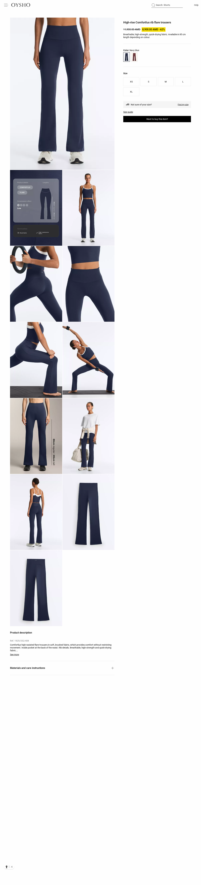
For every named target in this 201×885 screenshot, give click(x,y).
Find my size (183, 105)
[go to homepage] (20, 5)
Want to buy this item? (157, 119)
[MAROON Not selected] (134, 57)
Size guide (128, 112)
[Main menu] (6, 5)
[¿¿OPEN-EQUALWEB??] (9, 866)
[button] (62, 94)
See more (14, 654)
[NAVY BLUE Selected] (126, 57)
